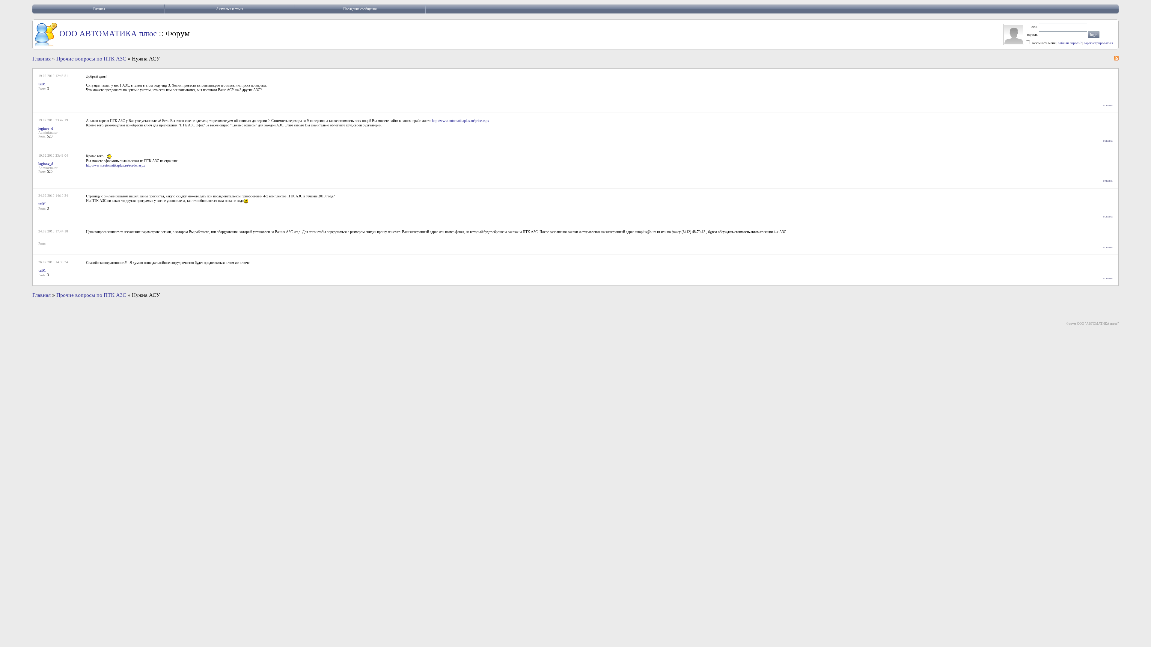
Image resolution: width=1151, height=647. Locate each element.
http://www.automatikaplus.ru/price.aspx (460, 121)
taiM (42, 84)
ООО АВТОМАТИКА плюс (108, 33)
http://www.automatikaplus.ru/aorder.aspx (115, 165)
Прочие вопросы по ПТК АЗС (91, 59)
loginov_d (45, 128)
